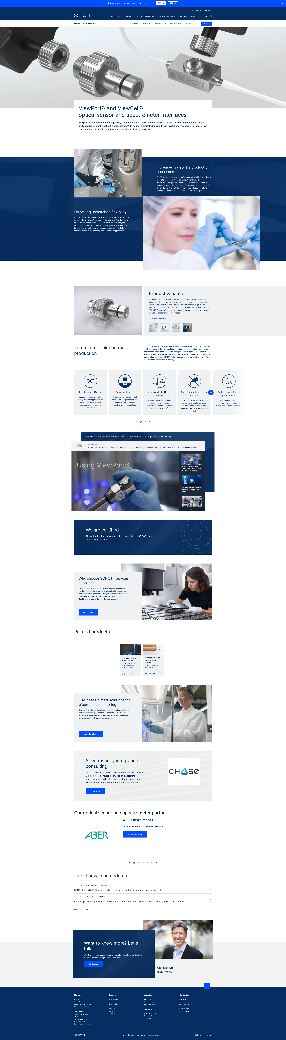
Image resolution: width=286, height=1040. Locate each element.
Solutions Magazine (167, 16)
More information (134, 834)
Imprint (131, 1035)
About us (195, 16)
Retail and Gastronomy (81, 1019)
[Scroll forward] (192, 508)
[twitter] (207, 1035)
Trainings (112, 1013)
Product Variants (175, 23)
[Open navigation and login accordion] (210, 16)
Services (112, 1011)
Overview (134, 23)
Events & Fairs (184, 1008)
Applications (146, 23)
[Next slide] (149, 421)
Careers (183, 16)
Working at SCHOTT (150, 1013)
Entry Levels (148, 1016)
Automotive (78, 1002)
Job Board (147, 1018)
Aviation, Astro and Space (82, 1004)
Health (76, 1009)
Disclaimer (123, 1035)
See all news (79, 909)
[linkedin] (204, 1035)
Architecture (78, 999)
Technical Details (160, 23)
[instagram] (200, 1035)
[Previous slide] (136, 421)
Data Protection (141, 1035)
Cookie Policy (172, 447)
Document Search (150, 1004)
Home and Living (79, 1012)
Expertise (112, 1008)
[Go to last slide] (129, 862)
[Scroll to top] (207, 986)
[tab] (141, 422)
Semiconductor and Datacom (83, 1024)
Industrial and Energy (81, 1014)
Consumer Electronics (81, 1007)
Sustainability (148, 1002)
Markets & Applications (121, 16)
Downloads (188, 23)
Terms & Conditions (154, 1035)
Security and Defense (81, 1021)
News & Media (196, 10)
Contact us (206, 23)
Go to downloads (90, 734)
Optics (76, 1016)
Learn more (88, 612)
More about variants (157, 319)
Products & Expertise (145, 16)
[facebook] (197, 1035)
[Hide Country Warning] (282, 3)
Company (147, 999)
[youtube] (211, 1035)
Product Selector (115, 999)
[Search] (206, 16)
